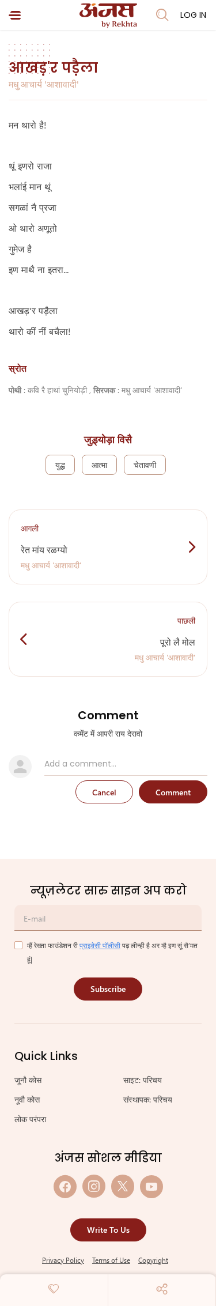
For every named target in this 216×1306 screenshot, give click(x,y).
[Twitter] (122, 1186)
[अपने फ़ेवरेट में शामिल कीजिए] (53, 1288)
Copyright (153, 1260)
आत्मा (99, 464)
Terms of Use (111, 1260)
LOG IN (193, 15)
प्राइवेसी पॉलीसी (99, 945)
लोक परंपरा (30, 1119)
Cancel (104, 792)
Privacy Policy (63, 1260)
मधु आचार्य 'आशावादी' (44, 84)
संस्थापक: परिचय (147, 1099)
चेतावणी (145, 464)
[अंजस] (108, 15)
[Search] (162, 15)
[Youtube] (151, 1186)
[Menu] (15, 15)
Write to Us (108, 1229)
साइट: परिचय (142, 1079)
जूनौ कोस (27, 1079)
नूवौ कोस (27, 1099)
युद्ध (60, 464)
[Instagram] (93, 1186)
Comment (173, 792)
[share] (162, 1288)
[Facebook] (65, 1186)
